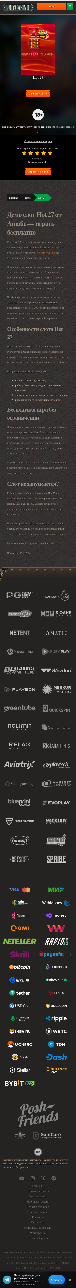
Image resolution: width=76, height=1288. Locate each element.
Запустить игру (38, 93)
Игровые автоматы (38, 1191)
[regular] (37, 153)
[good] (43, 153)
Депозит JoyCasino (38, 1207)
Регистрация (37, 1233)
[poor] (30, 153)
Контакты (38, 1217)
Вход (51, 6)
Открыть (56, 1280)
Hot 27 (42, 197)
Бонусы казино (38, 1196)
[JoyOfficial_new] (43, 1178)
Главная (13, 197)
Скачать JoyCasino (39, 1238)
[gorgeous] (50, 153)
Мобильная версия (38, 1201)
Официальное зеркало (37, 1227)
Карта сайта (38, 1222)
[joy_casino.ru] (32, 1178)
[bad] (24, 153)
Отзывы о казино (37, 1212)
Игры (28, 197)
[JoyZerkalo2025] (54, 1178)
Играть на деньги (38, 171)
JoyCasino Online (45, 252)
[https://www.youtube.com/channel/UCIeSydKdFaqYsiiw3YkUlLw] (22, 1178)
